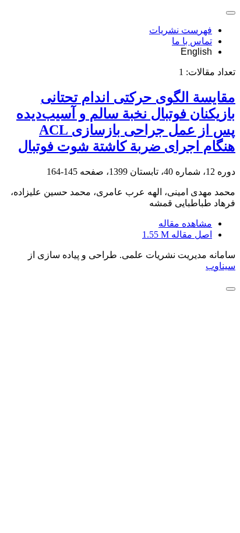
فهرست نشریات (180, 30)
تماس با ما (192, 41)
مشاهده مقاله (185, 223)
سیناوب (220, 266)
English (196, 52)
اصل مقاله (177, 234)
